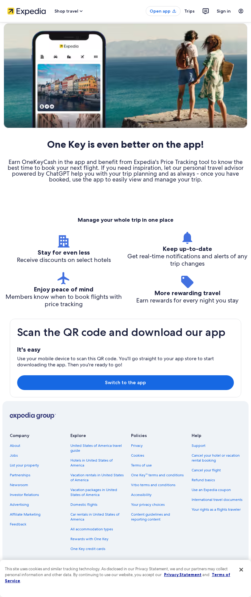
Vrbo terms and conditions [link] (153, 484)
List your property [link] (24, 465)
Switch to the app (125, 382)
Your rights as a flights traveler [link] (216, 509)
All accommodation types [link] (91, 529)
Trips (189, 11)
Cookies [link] (137, 455)
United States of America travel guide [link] (96, 448)
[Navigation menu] (240, 11)
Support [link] (198, 445)
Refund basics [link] (203, 480)
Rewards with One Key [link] (89, 539)
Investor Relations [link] (24, 494)
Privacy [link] (137, 445)
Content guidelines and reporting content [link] (150, 517)
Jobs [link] (14, 455)
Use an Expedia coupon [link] (211, 489)
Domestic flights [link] (83, 504)
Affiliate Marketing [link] (25, 514)
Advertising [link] (19, 504)
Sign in (224, 11)
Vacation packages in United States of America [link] (93, 492)
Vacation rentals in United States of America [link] (97, 477)
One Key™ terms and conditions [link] (157, 475)
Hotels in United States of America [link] (91, 463)
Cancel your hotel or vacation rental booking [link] (216, 458)
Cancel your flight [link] (206, 470)
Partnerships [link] (20, 475)
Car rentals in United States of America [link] (94, 517)
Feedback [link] (18, 524)
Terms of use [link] (141, 465)
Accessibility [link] (141, 494)
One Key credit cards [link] (87, 548)
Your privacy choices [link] (148, 504)
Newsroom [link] (19, 484)
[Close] (241, 569)
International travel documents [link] (217, 499)
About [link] (15, 445)
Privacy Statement (182, 574)
